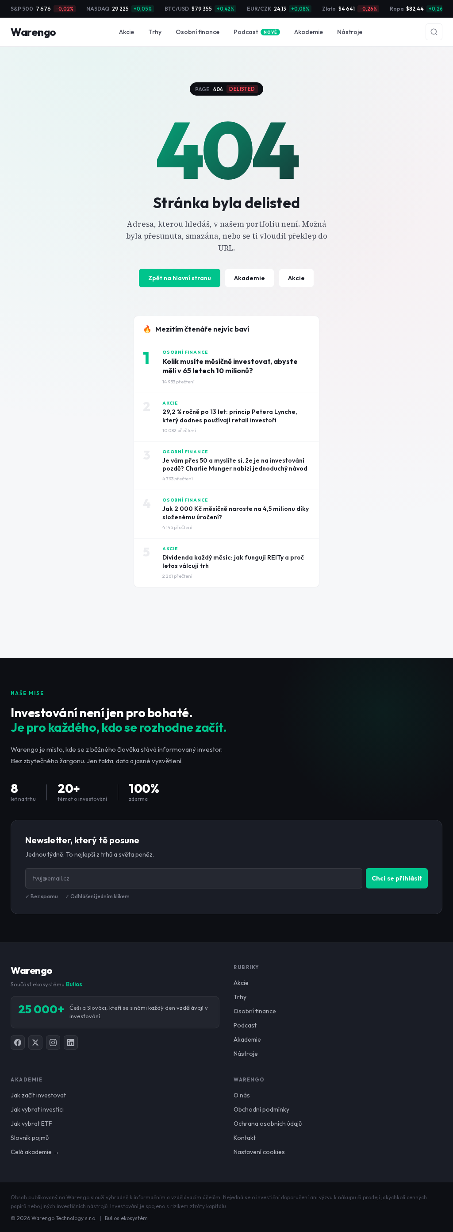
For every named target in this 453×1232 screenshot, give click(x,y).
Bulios (74, 984)
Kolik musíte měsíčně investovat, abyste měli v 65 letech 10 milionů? (230, 366)
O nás (242, 1095)
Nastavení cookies (259, 1152)
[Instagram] (53, 1042)
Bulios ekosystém (126, 1218)
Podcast (255, 32)
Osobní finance (197, 32)
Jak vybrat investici (37, 1109)
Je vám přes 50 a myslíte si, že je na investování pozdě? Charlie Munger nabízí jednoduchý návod (234, 464)
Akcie (126, 32)
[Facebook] (18, 1042)
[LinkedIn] (71, 1042)
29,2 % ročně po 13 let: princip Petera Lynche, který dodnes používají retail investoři (229, 416)
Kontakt (245, 1138)
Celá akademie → (35, 1152)
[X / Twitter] (35, 1042)
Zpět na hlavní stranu (179, 278)
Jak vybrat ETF (31, 1124)
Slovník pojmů (30, 1138)
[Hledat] (434, 31)
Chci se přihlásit (397, 878)
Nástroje (349, 32)
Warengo (33, 32)
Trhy (154, 32)
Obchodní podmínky (261, 1109)
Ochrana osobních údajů (268, 1124)
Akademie (308, 32)
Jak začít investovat (38, 1095)
